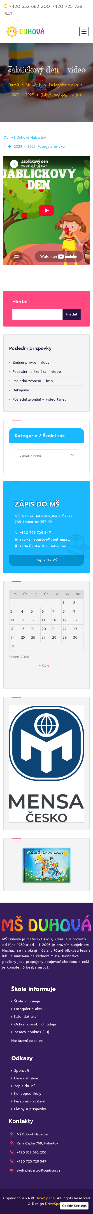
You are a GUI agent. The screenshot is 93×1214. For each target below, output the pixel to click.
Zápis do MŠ (46, 560)
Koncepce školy (27, 1093)
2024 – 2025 (23, 95)
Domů (13, 85)
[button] (74, 1205)
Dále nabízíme (26, 1078)
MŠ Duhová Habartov (28, 137)
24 (12, 637)
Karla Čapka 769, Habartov (42, 546)
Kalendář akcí (25, 1016)
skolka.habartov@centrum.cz (45, 539)
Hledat (20, 301)
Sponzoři (21, 1070)
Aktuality (34, 85)
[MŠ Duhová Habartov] (25, 31)
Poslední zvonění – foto (33, 381)
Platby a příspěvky (30, 1109)
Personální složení (29, 1101)
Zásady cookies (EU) (31, 1032)
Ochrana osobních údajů (35, 1024)
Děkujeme (21, 390)
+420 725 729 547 (35, 532)
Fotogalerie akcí (63, 85)
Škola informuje (27, 1001)
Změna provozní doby (31, 362)
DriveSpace (45, 1198)
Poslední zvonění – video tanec (40, 399)
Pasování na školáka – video (37, 371)
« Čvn (44, 665)
